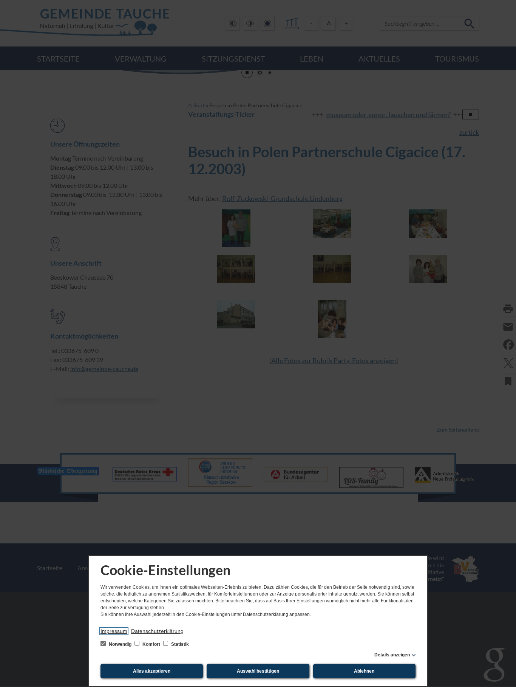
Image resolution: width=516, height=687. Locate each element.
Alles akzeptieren (151, 671)
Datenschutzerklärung (157, 631)
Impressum (113, 631)
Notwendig (120, 644)
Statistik (179, 644)
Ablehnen (364, 671)
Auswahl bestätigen (258, 671)
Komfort (151, 644)
